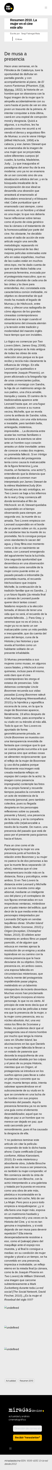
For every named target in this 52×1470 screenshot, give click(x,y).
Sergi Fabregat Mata (30, 33)
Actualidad (11, 1380)
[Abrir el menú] (46, 7)
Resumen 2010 (26, 1380)
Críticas (18, 39)
